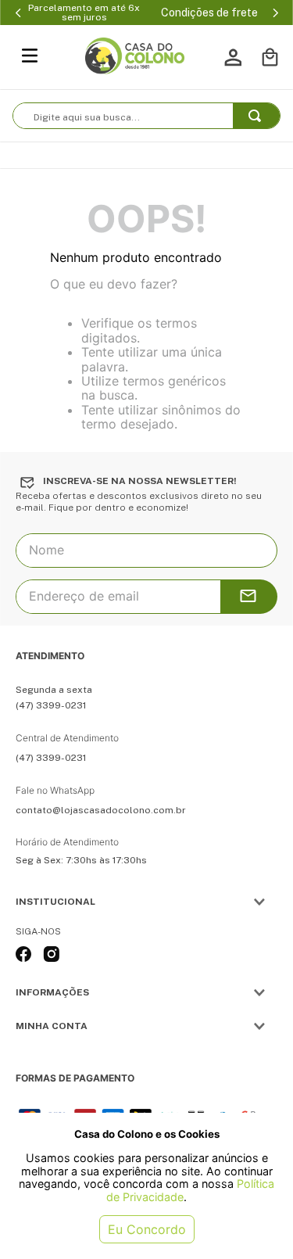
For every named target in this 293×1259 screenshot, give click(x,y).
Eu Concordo (147, 1229)
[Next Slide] (275, 12)
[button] (146, 902)
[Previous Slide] (18, 12)
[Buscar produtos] (257, 115)
